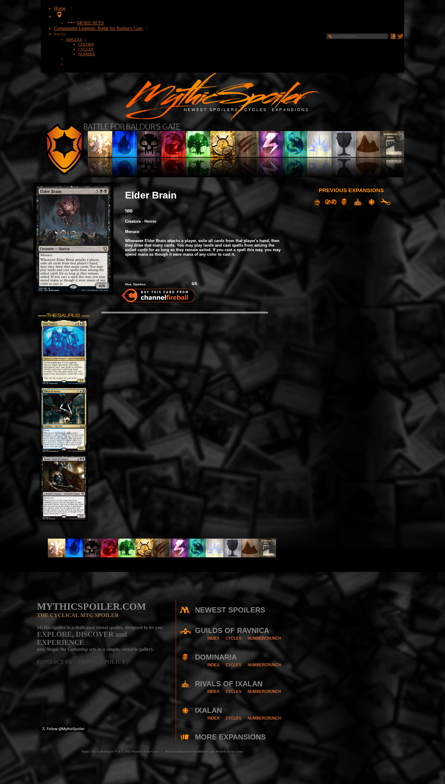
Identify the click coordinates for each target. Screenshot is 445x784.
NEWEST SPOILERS (230, 610)
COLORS (86, 44)
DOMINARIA (216, 657)
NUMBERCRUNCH (264, 638)
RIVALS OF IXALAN (228, 684)
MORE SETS (90, 22)
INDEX (213, 638)
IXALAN (208, 710)
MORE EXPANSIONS (230, 737)
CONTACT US (57, 662)
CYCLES (85, 49)
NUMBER (86, 54)
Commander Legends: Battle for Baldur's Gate (99, 28)
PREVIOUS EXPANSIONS (351, 190)
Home (60, 8)
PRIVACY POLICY (101, 662)
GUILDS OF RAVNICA (232, 630)
